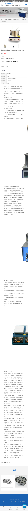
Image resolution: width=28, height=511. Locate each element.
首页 (6, 19)
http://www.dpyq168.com (5, 462)
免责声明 (14, 501)
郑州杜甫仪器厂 (11, 499)
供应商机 (10, 19)
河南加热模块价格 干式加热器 (21, 489)
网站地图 (23, 501)
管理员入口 (19, 501)
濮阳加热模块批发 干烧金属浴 (7, 489)
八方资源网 (10, 501)
